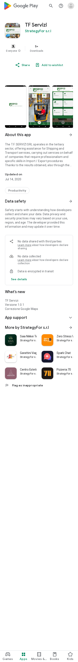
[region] (39, 48)
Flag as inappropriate (24, 385)
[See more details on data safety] (19, 279)
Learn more (24, 245)
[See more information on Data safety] (71, 201)
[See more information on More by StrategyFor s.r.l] (71, 328)
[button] (19, 50)
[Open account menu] (71, 6)
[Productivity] (17, 190)
